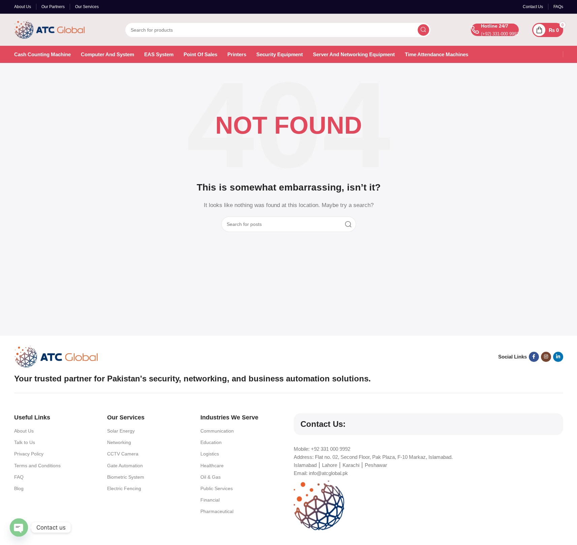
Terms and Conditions (37, 465)
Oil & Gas (210, 477)
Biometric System (125, 477)
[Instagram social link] (546, 357)
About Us (24, 431)
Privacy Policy (28, 453)
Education (211, 442)
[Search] (423, 30)
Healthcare (212, 465)
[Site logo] (49, 29)
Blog (19, 488)
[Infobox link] (495, 30)
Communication (217, 431)
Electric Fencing (124, 488)
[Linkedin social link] (558, 357)
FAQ (19, 477)
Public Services (216, 488)
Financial (210, 500)
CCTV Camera (122, 453)
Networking (119, 442)
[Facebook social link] (534, 357)
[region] (288, 525)
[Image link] (56, 356)
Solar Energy (121, 431)
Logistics (209, 453)
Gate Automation (125, 465)
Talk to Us (24, 442)
